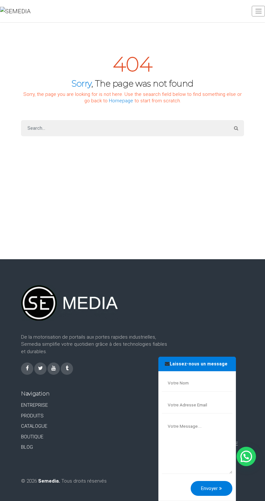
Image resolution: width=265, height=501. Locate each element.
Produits (32, 416)
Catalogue (34, 426)
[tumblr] (67, 369)
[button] (246, 456)
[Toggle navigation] (258, 11)
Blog (27, 447)
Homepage (121, 101)
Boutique (32, 437)
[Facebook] (27, 369)
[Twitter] (40, 369)
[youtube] (54, 369)
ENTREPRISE (34, 405)
